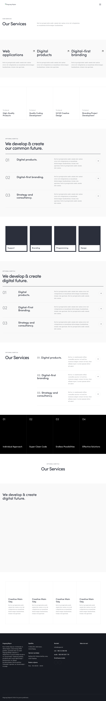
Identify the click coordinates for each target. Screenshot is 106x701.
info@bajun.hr (58, 647)
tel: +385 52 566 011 (60, 651)
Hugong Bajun (7, 697)
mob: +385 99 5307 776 (61, 654)
